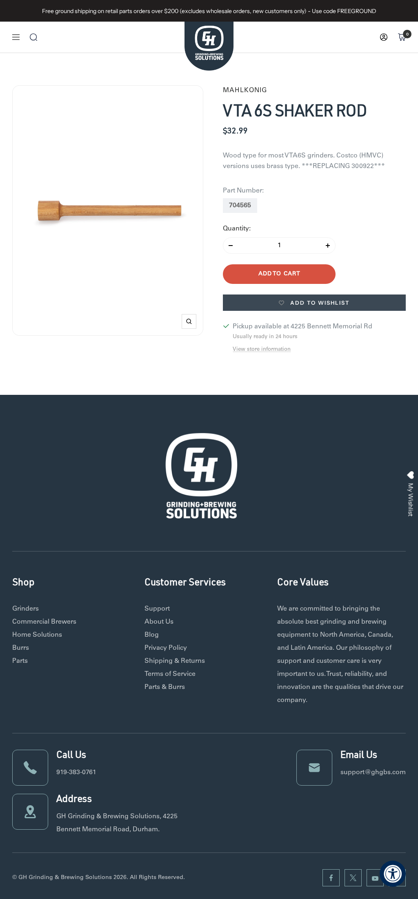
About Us (159, 622)
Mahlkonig (245, 90)
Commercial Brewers (44, 622)
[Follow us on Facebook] (331, 878)
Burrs (20, 648)
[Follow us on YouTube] (375, 878)
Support (157, 609)
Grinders (25, 609)
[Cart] (402, 37)
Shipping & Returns (175, 661)
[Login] (384, 37)
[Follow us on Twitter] (353, 878)
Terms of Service (170, 674)
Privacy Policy (166, 648)
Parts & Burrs (165, 687)
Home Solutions (37, 635)
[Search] (33, 37)
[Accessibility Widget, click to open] (393, 874)
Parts (20, 661)
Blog (152, 635)
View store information (262, 349)
